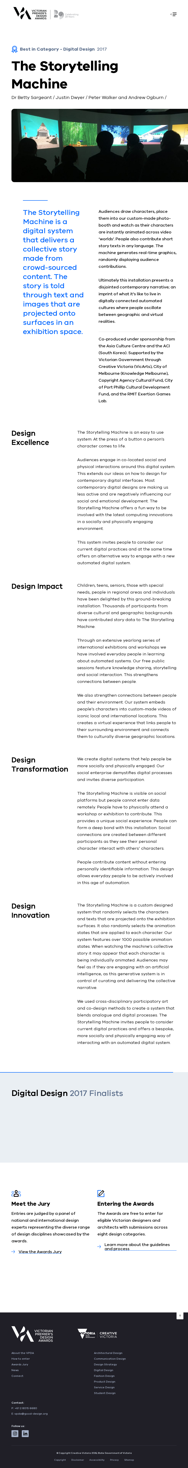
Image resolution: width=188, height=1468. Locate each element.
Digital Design (103, 1370)
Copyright (60, 1460)
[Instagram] (14, 1433)
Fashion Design (104, 1376)
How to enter (20, 1359)
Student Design (105, 1393)
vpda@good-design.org (31, 1414)
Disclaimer (77, 1460)
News (15, 1370)
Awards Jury (19, 1364)
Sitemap (129, 1460)
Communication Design (110, 1359)
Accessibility (97, 1460)
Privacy (114, 1460)
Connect (17, 1376)
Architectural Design (108, 1353)
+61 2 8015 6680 (26, 1408)
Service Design (104, 1387)
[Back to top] (180, 1315)
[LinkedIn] (25, 1433)
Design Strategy (105, 1364)
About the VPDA (22, 1353)
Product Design (104, 1381)
